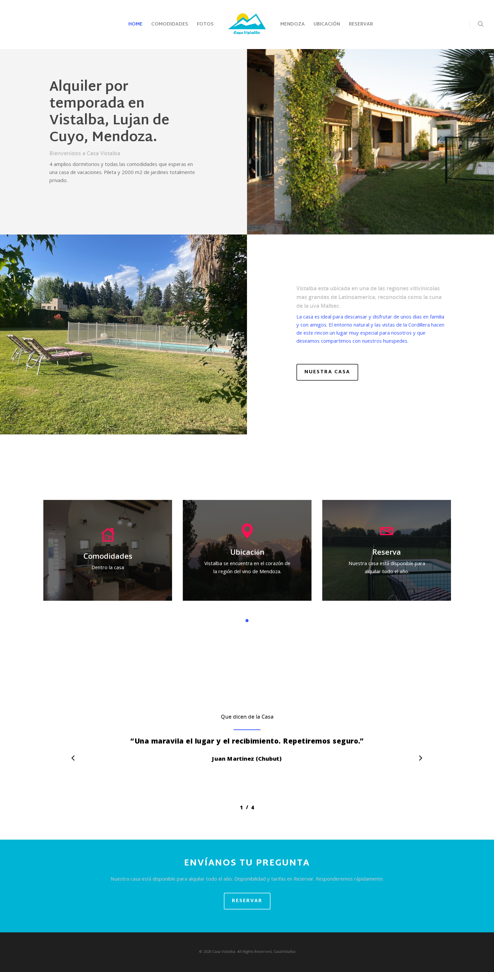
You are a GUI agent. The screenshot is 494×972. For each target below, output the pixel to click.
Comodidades (169, 24)
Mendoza (292, 24)
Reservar (361, 24)
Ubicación (327, 24)
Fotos (205, 24)
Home (135, 24)
